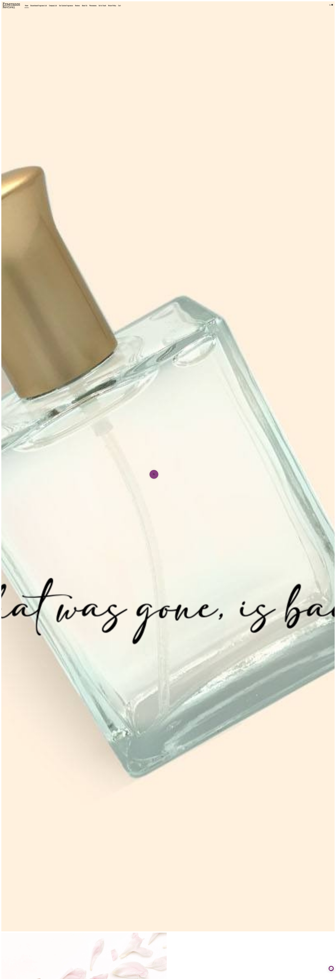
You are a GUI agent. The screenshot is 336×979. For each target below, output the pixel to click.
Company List (53, 5)
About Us (84, 5)
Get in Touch (102, 5)
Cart (119, 5)
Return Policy (112, 5)
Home (26, 5)
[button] (154, 474)
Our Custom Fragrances (66, 5)
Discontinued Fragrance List (38, 5)
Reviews (77, 5)
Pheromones (93, 5)
